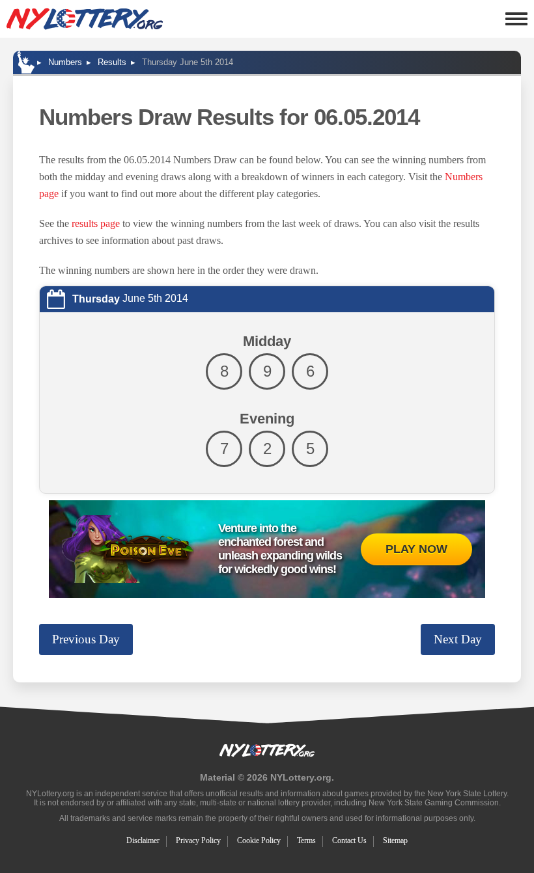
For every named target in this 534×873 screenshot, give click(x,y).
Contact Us (349, 840)
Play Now (416, 549)
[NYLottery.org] (84, 19)
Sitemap (395, 840)
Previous (86, 639)
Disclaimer (143, 840)
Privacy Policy (198, 840)
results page (96, 223)
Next (458, 639)
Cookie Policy (259, 840)
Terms (306, 840)
